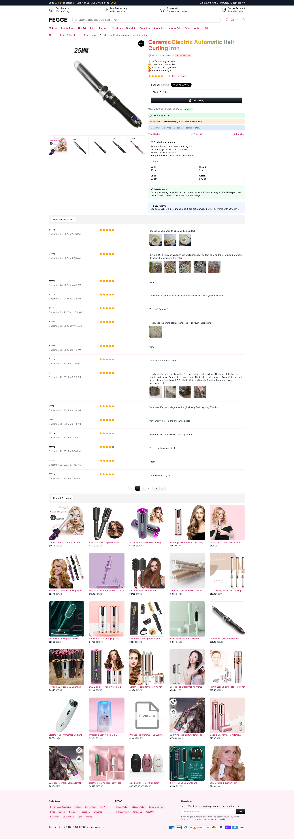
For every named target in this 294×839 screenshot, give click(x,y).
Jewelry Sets (174, 28)
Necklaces (117, 28)
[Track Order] (232, 19)
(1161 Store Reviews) (175, 76)
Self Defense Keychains (60, 807)
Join (240, 811)
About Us (150, 812)
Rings (93, 28)
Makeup (53, 28)
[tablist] (147, 219)
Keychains (159, 28)
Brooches (145, 28)
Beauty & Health (67, 35)
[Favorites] (226, 19)
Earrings (103, 28)
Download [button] (240, 134)
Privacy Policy (122, 812)
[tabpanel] (147, 358)
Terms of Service (156, 807)
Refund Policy (122, 807)
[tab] (63, 219)
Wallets (198, 28)
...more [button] (154, 161)
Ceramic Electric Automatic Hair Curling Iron (126, 35)
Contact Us (137, 812)
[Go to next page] (162, 488)
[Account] (237, 19)
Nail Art (82, 28)
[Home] (50, 35)
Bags (187, 28)
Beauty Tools (68, 28)
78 (156, 488)
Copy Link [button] (197, 134)
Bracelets (131, 28)
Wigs (208, 28)
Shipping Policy (138, 807)
